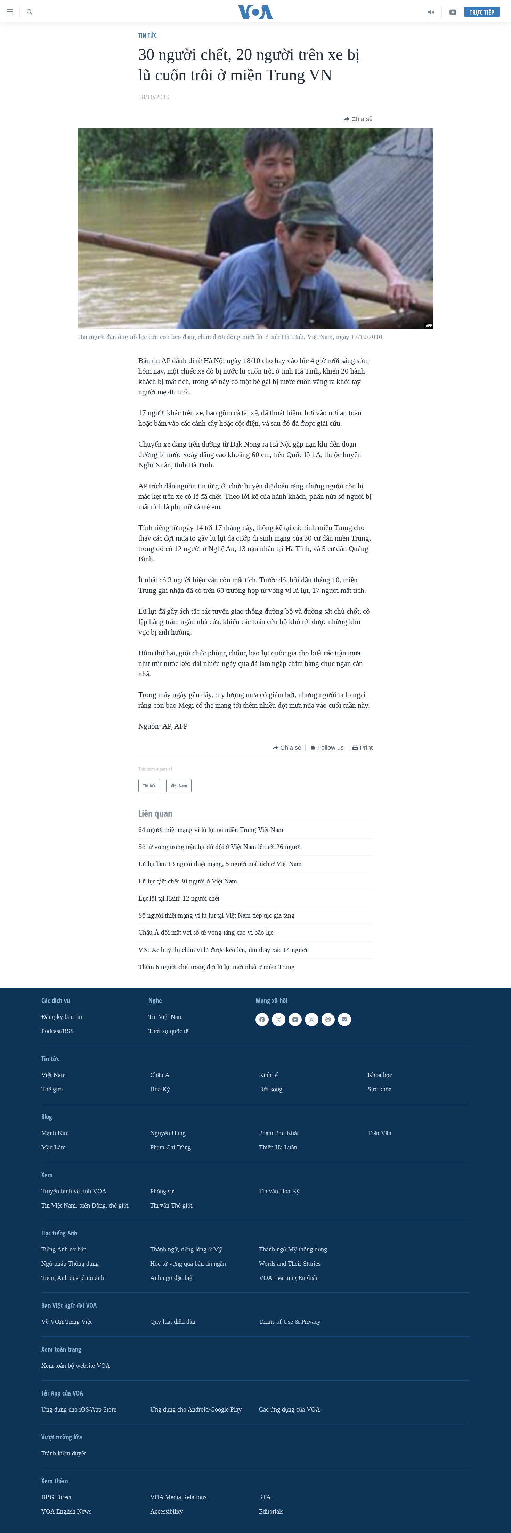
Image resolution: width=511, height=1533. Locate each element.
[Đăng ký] (344, 1019)
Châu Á (160, 1075)
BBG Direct (56, 1497)
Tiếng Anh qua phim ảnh (72, 1278)
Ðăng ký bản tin (61, 1017)
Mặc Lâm (53, 1147)
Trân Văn (379, 1133)
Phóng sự (162, 1191)
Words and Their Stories (290, 1264)
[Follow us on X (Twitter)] (278, 1019)
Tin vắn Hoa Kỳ (279, 1191)
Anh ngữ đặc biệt (172, 1278)
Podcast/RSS (57, 1031)
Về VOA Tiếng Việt (66, 1322)
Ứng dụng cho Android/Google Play (196, 1410)
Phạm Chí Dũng (170, 1147)
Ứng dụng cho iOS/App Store (78, 1410)
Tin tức (147, 35)
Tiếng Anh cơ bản (64, 1249)
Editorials (271, 1512)
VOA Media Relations (178, 1497)
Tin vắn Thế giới (171, 1206)
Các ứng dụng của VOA (289, 1410)
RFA (265, 1497)
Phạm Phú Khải (279, 1133)
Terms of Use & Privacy (290, 1322)
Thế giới (52, 1089)
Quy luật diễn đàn (172, 1322)
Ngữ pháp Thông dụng (70, 1264)
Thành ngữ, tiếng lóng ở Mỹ (186, 1249)
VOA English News (66, 1512)
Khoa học (380, 1075)
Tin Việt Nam (165, 1017)
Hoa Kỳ (160, 1089)
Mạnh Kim (55, 1133)
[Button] (358, 119)
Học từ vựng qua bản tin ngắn (188, 1264)
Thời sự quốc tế (168, 1031)
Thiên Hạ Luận (278, 1147)
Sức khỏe (379, 1089)
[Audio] (431, 12)
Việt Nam (53, 1075)
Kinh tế (268, 1075)
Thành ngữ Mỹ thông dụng (293, 1249)
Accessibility (166, 1512)
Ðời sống (270, 1089)
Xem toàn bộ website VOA (75, 1366)
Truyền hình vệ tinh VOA (73, 1191)
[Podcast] (328, 1019)
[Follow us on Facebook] (262, 1019)
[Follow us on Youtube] (295, 1019)
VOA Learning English (288, 1278)
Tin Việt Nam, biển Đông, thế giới (85, 1206)
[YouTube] (453, 12)
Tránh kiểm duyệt (63, 1453)
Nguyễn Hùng (168, 1133)
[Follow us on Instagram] (311, 1019)
